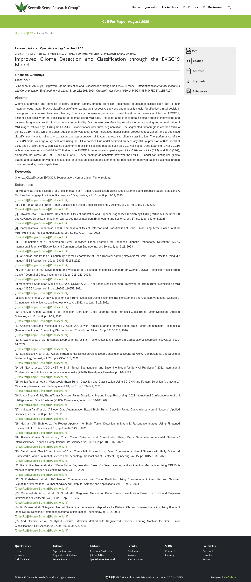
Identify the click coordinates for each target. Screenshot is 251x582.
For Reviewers (212, 7)
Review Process (61, 559)
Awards (132, 555)
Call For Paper (22, 559)
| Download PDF (70, 48)
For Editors (190, 7)
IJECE (29, 33)
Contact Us (171, 551)
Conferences (135, 551)
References (200, 91)
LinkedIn (207, 555)
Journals (151, 7)
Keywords (199, 81)
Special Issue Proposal (102, 559)
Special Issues (135, 559)
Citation (198, 60)
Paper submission (62, 551)
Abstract (198, 71)
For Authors (170, 7)
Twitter (207, 559)
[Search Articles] (229, 7)
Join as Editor (97, 555)
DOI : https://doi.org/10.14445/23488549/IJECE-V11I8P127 (107, 53)
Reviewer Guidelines (101, 551)
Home (136, 7)
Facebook (208, 551)
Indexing (169, 555)
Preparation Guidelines (64, 555)
